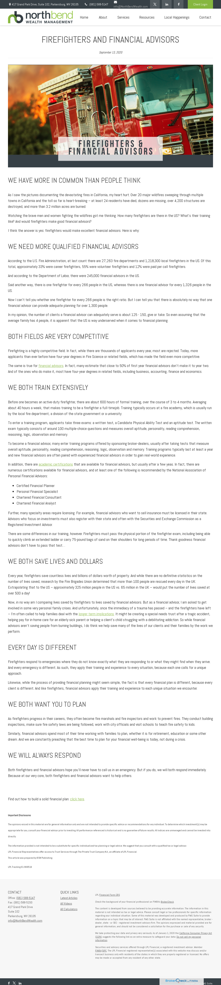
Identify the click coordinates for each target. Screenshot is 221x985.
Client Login (200, 4)
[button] (84, 17)
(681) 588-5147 (98, 4)
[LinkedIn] (167, 4)
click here (77, 798)
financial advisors (50, 365)
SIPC (104, 950)
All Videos (66, 903)
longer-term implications (96, 613)
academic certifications (56, 464)
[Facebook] (178, 4)
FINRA (98, 950)
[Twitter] (155, 4)
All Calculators (68, 909)
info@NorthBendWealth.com (25, 921)
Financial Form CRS (109, 894)
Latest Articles (68, 898)
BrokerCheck (167, 901)
